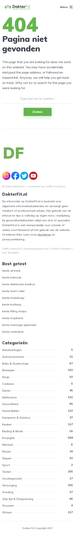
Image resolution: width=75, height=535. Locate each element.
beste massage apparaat (19, 325)
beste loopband (12, 318)
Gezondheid (10, 404)
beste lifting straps (14, 311)
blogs (5, 377)
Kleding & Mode (12, 431)
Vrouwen (8, 505)
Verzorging (9, 485)
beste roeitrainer (13, 331)
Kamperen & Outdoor (16, 417)
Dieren (6, 390)
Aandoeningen (12, 350)
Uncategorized (12, 478)
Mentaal (7, 444)
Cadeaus (8, 384)
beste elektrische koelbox (18, 284)
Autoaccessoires (13, 357)
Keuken (7, 424)
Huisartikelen (10, 411)
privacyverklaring (13, 239)
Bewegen (8, 370)
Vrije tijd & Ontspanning (17, 499)
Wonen (7, 512)
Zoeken (37, 111)
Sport (6, 465)
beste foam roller (13, 291)
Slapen (6, 458)
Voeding (7, 492)
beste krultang (11, 304)
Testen (6, 472)
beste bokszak (11, 277)
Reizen (6, 451)
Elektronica (9, 397)
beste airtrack (11, 270)
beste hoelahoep (13, 298)
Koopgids (8, 438)
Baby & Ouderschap (15, 363)
